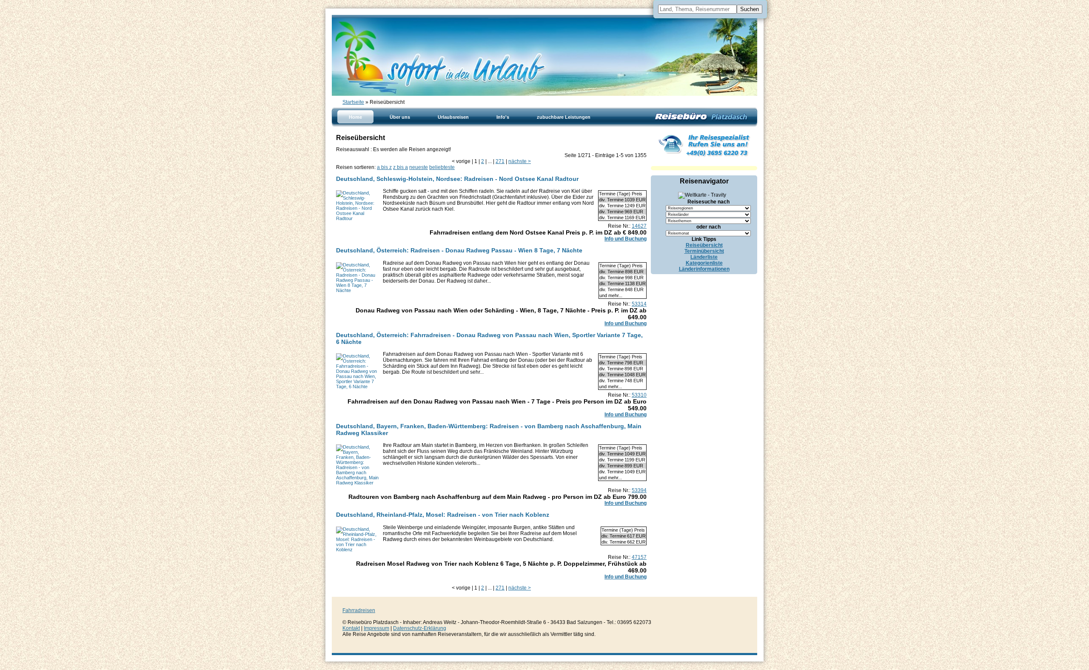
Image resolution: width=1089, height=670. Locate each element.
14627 (639, 226)
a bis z (384, 167)
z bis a (400, 167)
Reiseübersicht (704, 245)
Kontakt (351, 628)
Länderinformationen (704, 269)
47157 (639, 557)
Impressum (376, 628)
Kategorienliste (704, 263)
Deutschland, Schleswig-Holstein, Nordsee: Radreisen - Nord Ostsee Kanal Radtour (457, 178)
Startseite (353, 102)
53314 (639, 304)
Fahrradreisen (358, 610)
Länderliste (704, 257)
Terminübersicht (704, 251)
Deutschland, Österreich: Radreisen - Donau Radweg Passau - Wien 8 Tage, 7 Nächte (459, 250)
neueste (418, 167)
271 (500, 161)
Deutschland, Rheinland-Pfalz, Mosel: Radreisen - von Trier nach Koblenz (442, 514)
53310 (639, 395)
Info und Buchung (625, 239)
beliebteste (442, 167)
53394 (639, 490)
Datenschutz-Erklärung (419, 628)
